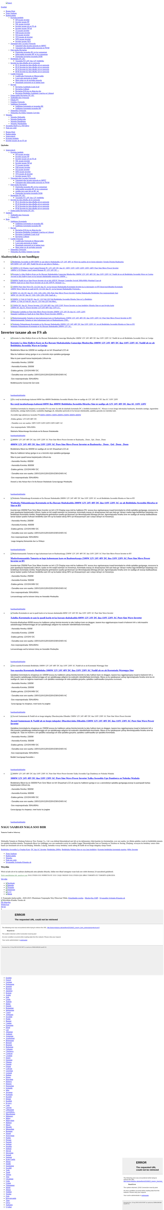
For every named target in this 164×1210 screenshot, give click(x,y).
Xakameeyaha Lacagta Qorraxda (23, 44)
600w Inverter (132, 850)
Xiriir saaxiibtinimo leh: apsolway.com (14, 875)
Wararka (9, 115)
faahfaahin (21, 395)
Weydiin (4, 879)
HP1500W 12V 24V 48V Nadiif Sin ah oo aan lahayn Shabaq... (35, 264)
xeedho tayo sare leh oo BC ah (27, 191)
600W (42, 415)
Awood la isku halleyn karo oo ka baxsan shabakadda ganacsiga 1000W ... (39, 276)
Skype (3, 907)
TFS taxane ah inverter (24, 37)
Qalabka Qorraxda (18, 102)
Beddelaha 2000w (54, 850)
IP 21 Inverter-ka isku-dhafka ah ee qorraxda (32, 65)
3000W (72, 415)
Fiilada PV (15, 100)
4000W (78, 415)
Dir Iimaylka (6, 902)
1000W (48, 415)
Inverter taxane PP (22, 22)
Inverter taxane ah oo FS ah (25, 26)
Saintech (9, 213)
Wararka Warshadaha (19, 124)
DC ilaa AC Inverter (38, 850)
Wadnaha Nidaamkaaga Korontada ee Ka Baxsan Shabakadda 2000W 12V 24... (41, 326)
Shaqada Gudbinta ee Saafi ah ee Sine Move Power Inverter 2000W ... (37, 314)
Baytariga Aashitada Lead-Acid (27, 87)
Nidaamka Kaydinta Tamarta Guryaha (25, 113)
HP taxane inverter (22, 20)
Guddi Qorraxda (17, 74)
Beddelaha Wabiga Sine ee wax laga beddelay (79, 850)
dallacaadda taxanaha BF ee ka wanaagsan (31, 54)
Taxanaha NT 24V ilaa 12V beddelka (29, 61)
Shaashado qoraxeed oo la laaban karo (29, 82)
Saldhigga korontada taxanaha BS (28, 108)
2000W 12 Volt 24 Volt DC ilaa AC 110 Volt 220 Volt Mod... (34, 301)
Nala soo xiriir (11, 128)
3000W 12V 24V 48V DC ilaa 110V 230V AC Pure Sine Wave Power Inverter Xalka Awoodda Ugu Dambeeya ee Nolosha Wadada (75, 778)
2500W (66, 415)
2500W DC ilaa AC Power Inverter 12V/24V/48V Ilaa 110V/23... (36, 308)
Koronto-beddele (17, 18)
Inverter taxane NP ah (23, 28)
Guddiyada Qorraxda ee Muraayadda (29, 76)
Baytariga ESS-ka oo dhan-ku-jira (28, 91)
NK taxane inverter (22, 24)
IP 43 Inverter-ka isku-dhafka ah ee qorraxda (32, 67)
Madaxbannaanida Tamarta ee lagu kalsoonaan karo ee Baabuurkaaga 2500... (40, 320)
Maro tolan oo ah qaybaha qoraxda (28, 80)
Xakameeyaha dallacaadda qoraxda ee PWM (32, 48)
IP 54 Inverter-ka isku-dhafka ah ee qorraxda (32, 69)
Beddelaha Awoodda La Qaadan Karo (15, 850)
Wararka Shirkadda (18, 117)
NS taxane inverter (22, 35)
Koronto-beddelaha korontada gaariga (112, 850)
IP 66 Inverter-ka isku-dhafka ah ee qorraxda (32, 72)
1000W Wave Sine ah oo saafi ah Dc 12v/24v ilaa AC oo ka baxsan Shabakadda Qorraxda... (46, 289)
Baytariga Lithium (22, 89)
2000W (60, 415)
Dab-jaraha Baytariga (19, 50)
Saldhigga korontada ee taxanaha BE (29, 106)
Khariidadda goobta (75, 898)
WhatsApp (5, 905)
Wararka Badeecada (18, 119)
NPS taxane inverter (23, 39)
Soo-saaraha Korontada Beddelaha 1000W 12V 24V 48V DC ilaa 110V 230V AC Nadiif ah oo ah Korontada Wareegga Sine (72, 670)
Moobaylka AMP (91, 898)
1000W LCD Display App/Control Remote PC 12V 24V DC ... (35, 270)
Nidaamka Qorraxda (18, 111)
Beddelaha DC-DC (18, 59)
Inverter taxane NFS (23, 41)
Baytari (13, 85)
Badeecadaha (11, 15)
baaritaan (14, 395)
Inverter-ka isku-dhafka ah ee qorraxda (25, 63)
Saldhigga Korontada (19, 104)
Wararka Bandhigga (18, 121)
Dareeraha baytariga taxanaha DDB (29, 56)
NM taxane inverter (22, 33)
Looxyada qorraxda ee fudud (26, 78)
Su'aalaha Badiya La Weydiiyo (17, 126)
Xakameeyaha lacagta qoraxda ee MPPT (30, 46)
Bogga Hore (10, 11)
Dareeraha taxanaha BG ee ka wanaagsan (31, 52)
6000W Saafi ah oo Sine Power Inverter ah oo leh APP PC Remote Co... (38, 283)
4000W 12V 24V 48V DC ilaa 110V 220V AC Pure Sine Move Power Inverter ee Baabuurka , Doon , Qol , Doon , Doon (69, 444)
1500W (54, 415)
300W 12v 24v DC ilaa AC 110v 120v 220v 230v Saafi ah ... (34, 295)
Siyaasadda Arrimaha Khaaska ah (18, 862)
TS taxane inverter (22, 31)
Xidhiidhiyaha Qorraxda (20, 98)
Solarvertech (10, 136)
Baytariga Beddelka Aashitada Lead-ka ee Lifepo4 (34, 93)
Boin (7, 219)
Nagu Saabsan (11, 13)
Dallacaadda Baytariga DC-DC (22, 95)
